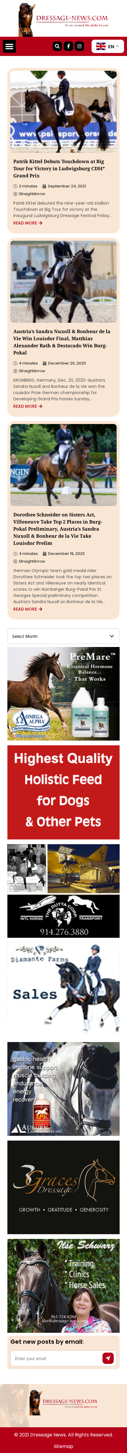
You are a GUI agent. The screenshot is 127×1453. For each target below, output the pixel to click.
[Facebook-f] (68, 46)
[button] (9, 46)
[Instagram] (79, 46)
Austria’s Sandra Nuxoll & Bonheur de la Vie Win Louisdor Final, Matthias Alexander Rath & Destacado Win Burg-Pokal (61, 342)
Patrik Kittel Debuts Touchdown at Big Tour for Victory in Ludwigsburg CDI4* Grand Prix (59, 169)
